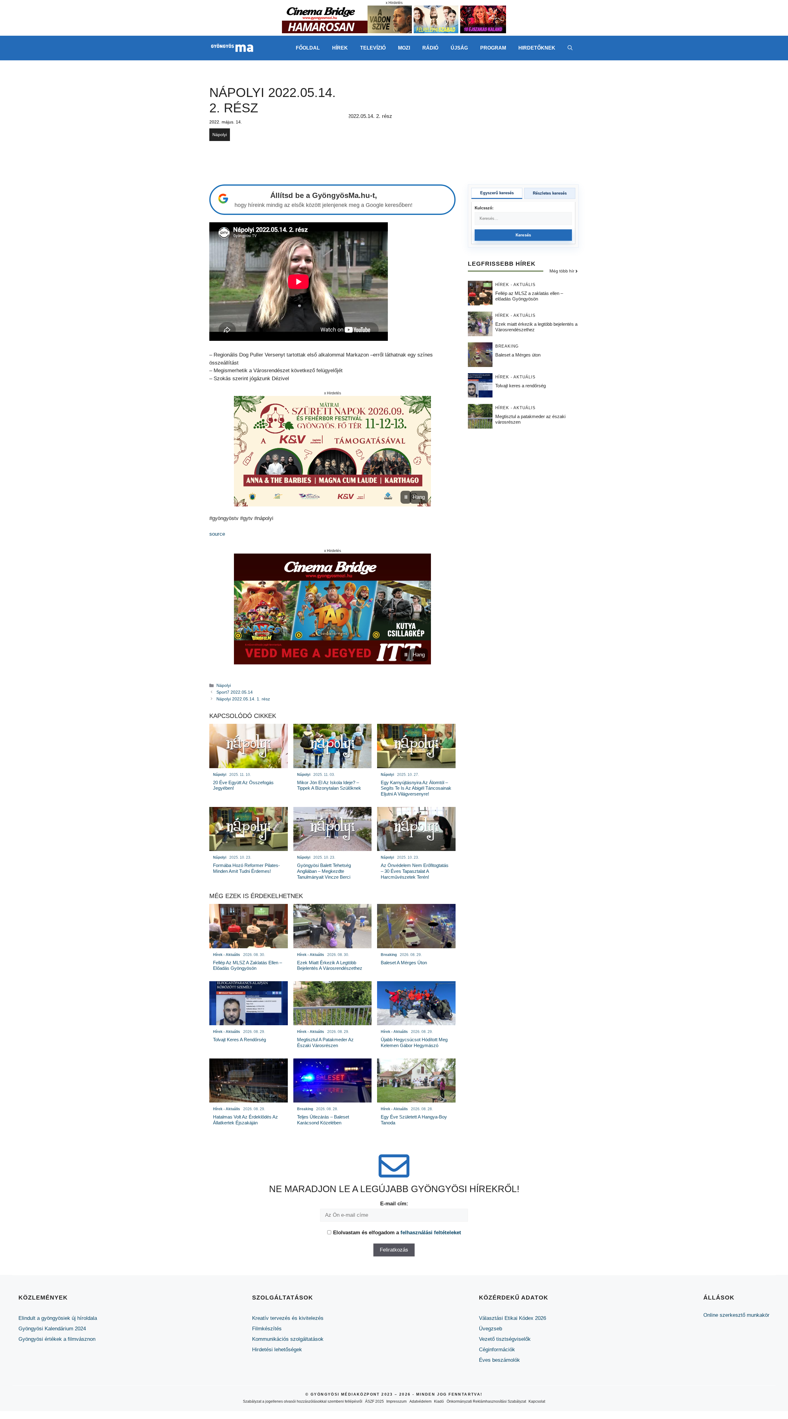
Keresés (523, 235)
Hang (419, 497)
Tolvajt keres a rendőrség (520, 386)
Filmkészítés (267, 1329)
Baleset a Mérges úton (518, 355)
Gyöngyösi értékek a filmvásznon (56, 1339)
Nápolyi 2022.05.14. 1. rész (243, 698)
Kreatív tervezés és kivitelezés (288, 1318)
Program (493, 47)
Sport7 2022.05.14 (234, 692)
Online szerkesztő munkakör (736, 1315)
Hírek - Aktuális (515, 285)
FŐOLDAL (308, 47)
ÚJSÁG (459, 47)
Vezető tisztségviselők (505, 1339)
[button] (570, 48)
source (217, 534)
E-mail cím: (394, 1204)
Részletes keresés (550, 193)
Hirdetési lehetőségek (277, 1349)
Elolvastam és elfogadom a (397, 1233)
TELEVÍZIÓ (373, 47)
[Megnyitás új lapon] (332, 451)
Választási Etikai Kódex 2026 (512, 1318)
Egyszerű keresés (497, 193)
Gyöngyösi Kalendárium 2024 (52, 1329)
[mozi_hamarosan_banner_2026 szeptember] (394, 31)
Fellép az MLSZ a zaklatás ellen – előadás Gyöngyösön (529, 296)
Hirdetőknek (536, 47)
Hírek (340, 47)
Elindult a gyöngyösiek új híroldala (57, 1318)
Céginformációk (497, 1349)
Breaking (507, 347)
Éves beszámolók (499, 1360)
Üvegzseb (490, 1329)
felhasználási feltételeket (430, 1233)
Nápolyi (219, 134)
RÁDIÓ (430, 47)
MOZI (404, 47)
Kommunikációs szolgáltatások (288, 1339)
